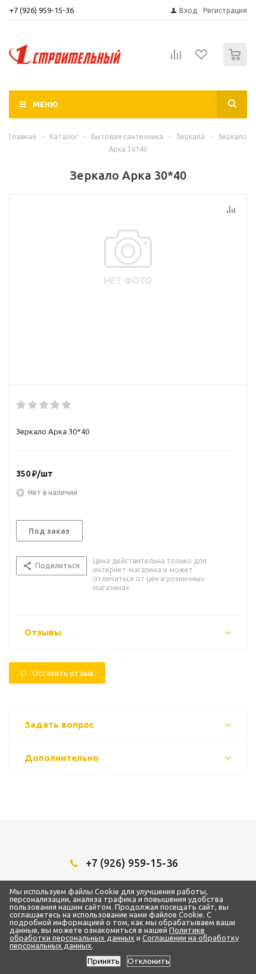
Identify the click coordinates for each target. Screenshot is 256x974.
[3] (44, 405)
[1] (21, 405)
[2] (33, 405)
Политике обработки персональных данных (107, 934)
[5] (67, 405)
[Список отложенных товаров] (201, 58)
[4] (55, 405)
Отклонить (148, 961)
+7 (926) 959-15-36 (41, 10)
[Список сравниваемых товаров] (176, 59)
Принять (104, 961)
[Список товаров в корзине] (236, 63)
